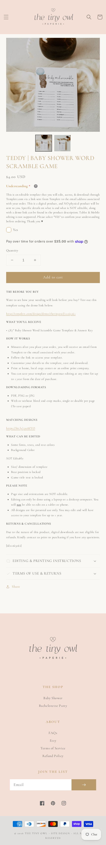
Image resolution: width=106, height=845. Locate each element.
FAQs (53, 733)
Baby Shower (53, 698)
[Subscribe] (83, 784)
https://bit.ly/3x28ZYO (20, 428)
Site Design (60, 833)
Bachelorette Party (53, 706)
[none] (43, 143)
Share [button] (16, 586)
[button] (6, 17)
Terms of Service (53, 748)
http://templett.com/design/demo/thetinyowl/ (41, 313)
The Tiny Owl (36, 833)
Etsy (53, 740)
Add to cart (53, 277)
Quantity (12, 250)
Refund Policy (53, 756)
